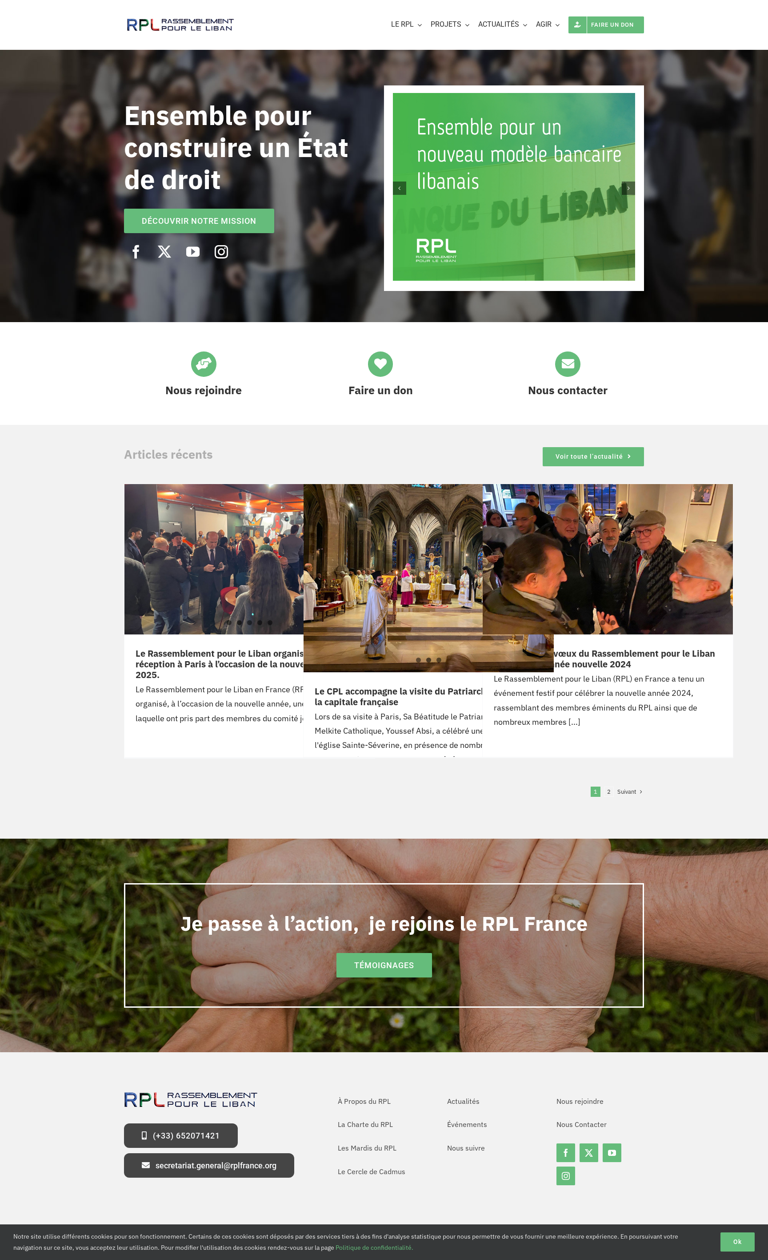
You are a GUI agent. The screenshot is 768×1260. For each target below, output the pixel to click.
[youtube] (193, 252)
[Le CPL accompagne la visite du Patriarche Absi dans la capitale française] (429, 567)
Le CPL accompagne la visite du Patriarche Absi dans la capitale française (424, 696)
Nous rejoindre (203, 390)
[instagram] (221, 252)
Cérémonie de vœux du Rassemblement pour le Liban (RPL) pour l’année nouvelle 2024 (604, 658)
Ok (737, 1241)
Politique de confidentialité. (374, 1248)
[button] (399, 188)
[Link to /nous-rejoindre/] (203, 363)
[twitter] (164, 252)
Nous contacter (568, 390)
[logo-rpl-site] (179, 20)
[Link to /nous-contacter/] (567, 363)
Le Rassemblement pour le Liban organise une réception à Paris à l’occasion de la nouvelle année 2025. (239, 664)
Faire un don (380, 390)
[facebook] (136, 252)
